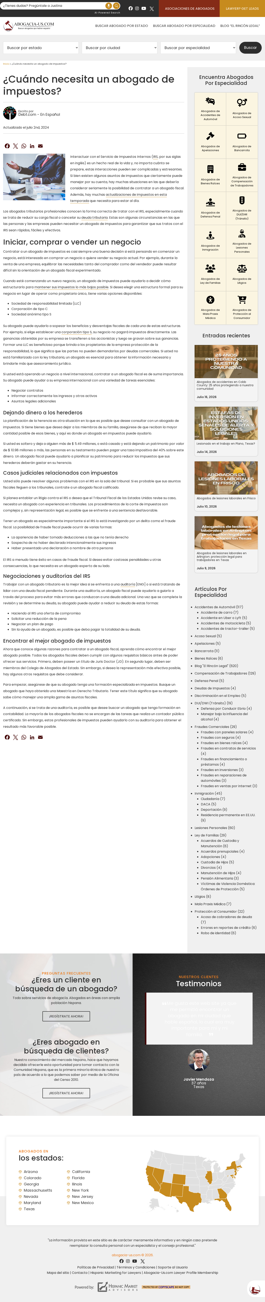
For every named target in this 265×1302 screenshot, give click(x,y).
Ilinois (77, 1184)
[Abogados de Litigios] (242, 274)
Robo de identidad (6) (218, 933)
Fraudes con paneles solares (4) (227, 732)
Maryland (32, 1202)
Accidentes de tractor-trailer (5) (228, 628)
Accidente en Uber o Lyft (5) (224, 617)
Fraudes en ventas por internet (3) (229, 786)
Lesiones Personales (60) (215, 827)
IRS (155, 156)
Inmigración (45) (208, 793)
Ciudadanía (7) (213, 798)
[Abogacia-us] (29, 26)
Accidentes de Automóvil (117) (219, 607)
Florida (78, 1177)
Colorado (32, 1177)
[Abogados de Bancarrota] (242, 142)
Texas (29, 1208)
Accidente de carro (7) (219, 612)
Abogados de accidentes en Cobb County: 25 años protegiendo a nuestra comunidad (225, 385)
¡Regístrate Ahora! (66, 1016)
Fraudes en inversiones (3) (222, 769)
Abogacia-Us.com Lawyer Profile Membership (181, 1272)
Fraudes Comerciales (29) (216, 726)
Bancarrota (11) (207, 651)
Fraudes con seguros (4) (221, 737)
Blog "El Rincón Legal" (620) (216, 666)
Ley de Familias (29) (210, 835)
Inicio (6, 63)
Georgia (31, 1184)
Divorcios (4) (211, 867)
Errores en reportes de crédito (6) (229, 927)
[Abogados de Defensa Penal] (210, 208)
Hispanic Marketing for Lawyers (115, 1272)
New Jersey (82, 1196)
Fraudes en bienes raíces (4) (224, 743)
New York (80, 1190)
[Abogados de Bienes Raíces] (210, 175)
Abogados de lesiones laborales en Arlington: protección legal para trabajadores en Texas (222, 556)
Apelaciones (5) (208, 643)
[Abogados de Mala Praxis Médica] (210, 308)
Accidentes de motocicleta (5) (226, 623)
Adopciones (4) (213, 856)
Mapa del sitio (58, 1272)
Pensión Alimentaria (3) (220, 878)
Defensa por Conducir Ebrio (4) (226, 708)
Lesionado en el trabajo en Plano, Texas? (226, 444)
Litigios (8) (203, 896)
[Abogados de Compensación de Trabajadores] (242, 175)
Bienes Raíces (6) (209, 658)
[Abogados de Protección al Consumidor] (242, 308)
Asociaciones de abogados (189, 8)
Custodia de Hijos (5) (217, 862)
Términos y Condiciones (136, 1267)
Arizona (31, 1171)
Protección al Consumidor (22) (220, 911)
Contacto (80, 1272)
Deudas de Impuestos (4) (215, 688)
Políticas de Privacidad (95, 1267)
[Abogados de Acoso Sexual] (242, 109)
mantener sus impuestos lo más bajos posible (71, 287)
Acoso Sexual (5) (208, 636)
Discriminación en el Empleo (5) (220, 695)
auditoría (127, 584)
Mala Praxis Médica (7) (213, 904)
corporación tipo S (76, 332)
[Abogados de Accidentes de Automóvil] (210, 109)
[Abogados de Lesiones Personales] (242, 241)
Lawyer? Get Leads (242, 8)
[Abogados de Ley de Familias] (210, 274)
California (81, 1171)
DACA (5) (208, 804)
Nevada (31, 1196)
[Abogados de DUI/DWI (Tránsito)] (242, 208)
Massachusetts (38, 1190)
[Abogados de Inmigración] (210, 241)
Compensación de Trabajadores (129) (225, 673)
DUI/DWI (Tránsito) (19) (214, 703)
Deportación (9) (214, 809)
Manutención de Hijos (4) (221, 873)
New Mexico (83, 1202)
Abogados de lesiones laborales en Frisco (226, 498)
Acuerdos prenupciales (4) (223, 851)
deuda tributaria (94, 217)
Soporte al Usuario (173, 1267)
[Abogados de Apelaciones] (210, 142)
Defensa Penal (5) (209, 680)
